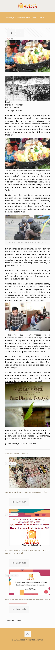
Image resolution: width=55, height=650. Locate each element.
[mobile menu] (51, 5)
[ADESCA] (27, 5)
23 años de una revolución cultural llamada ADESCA (27, 600)
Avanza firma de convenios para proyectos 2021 (26, 492)
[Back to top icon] (27, 634)
